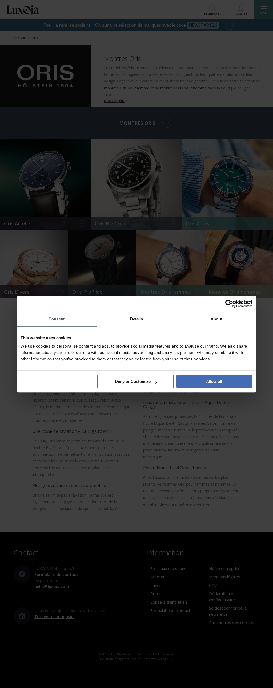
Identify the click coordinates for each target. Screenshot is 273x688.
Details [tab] (136, 319)
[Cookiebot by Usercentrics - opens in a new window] (229, 304)
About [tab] (216, 319)
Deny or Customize (133, 381)
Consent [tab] (57, 319)
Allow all (214, 381)
